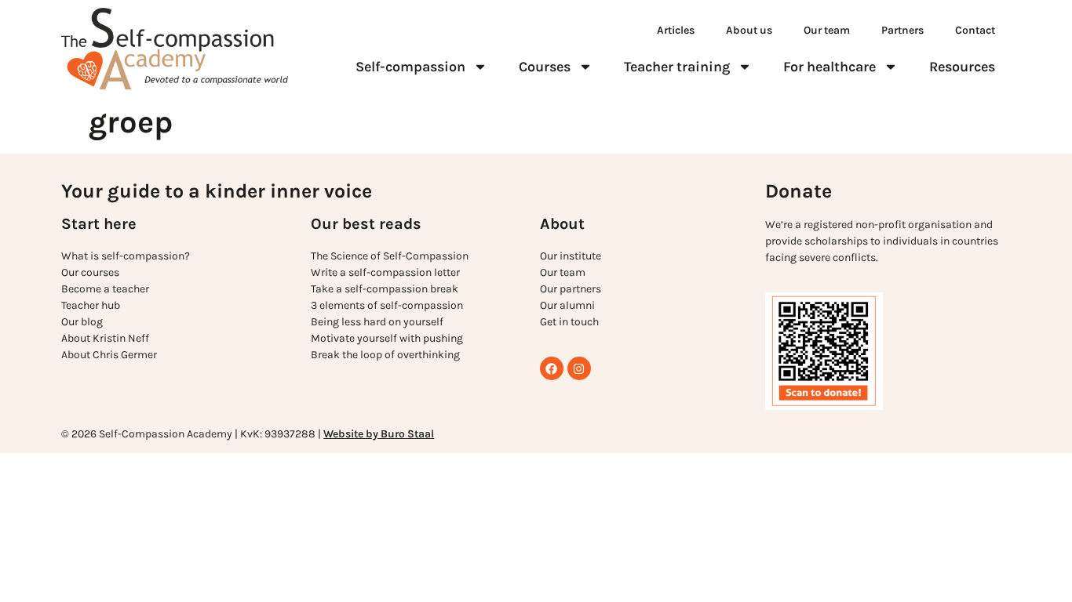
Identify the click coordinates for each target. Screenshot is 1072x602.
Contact (975, 30)
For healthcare (829, 66)
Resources (962, 66)
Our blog (82, 321)
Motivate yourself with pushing (387, 338)
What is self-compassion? (125, 256)
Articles (676, 30)
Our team (827, 30)
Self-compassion (410, 66)
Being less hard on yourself (377, 321)
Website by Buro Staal (378, 434)
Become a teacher (105, 289)
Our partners (570, 289)
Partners (902, 30)
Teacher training (677, 66)
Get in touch (569, 321)
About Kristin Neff (105, 338)
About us (749, 30)
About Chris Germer (109, 354)
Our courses (90, 272)
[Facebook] (551, 368)
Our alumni (567, 305)
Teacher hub (90, 305)
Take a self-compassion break (384, 289)
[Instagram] (579, 368)
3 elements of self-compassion (387, 305)
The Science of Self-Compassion (390, 256)
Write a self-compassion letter (385, 272)
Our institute (570, 256)
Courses (545, 66)
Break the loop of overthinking (385, 354)
